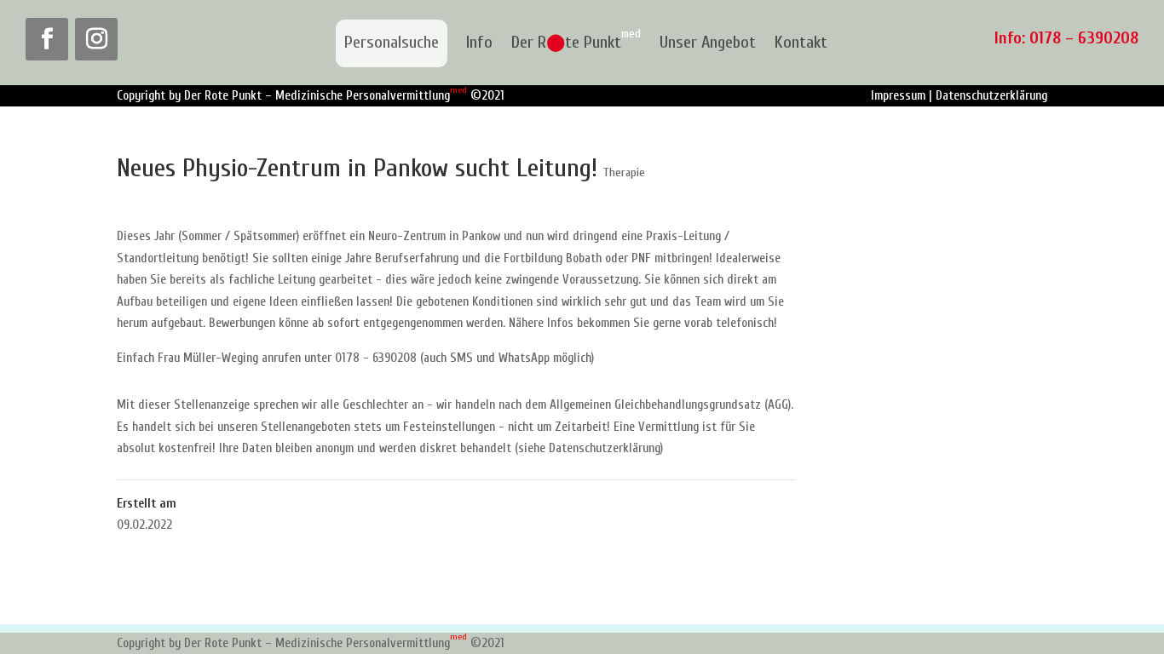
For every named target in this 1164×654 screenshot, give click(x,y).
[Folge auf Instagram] (96, 39)
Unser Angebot (708, 43)
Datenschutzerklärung (991, 96)
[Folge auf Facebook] (47, 39)
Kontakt (801, 43)
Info (479, 43)
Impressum (898, 96)
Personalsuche (391, 42)
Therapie (623, 172)
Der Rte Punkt (576, 43)
